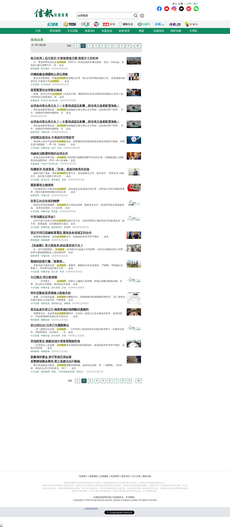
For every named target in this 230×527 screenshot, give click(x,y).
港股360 (90, 30)
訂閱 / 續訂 (192, 3)
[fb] (159, 8)
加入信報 (136, 476)
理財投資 (45, 303)
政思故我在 (56, 227)
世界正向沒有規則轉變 (45, 200)
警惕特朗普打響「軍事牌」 (48, 261)
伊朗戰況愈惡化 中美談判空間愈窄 (52, 137)
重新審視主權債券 (42, 184)
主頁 (38, 30)
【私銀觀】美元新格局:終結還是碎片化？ (57, 245)
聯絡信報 (146, 476)
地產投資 (107, 30)
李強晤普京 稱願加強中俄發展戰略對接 (55, 341)
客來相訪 (55, 179)
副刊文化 (45, 179)
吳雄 (64, 179)
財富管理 (124, 30)
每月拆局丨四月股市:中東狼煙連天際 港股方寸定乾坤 (64, 58)
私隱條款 (104, 476)
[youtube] (166, 8)
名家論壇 (35, 100)
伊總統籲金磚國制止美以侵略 (49, 74)
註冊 (180, 3)
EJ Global (45, 84)
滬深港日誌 (56, 303)
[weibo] (188, 8)
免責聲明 (115, 476)
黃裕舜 (67, 227)
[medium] (181, 8)
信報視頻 (158, 30)
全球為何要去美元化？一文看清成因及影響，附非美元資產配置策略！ (75, 105)
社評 (53, 148)
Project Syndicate (49, 100)
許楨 (64, 287)
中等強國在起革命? (43, 216)
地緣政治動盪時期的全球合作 (49, 153)
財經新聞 (45, 371)
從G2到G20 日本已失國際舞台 (50, 325)
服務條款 (93, 476)
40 (138, 45)
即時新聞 (55, 30)
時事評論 (45, 148)
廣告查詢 (125, 476)
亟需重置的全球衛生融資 (46, 89)
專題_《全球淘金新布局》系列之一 (68, 371)
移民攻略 (176, 30)
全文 (61, 65)
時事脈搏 (45, 240)
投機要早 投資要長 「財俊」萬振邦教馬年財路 (60, 169)
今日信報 (72, 30)
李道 (62, 271)
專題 (141, 30)
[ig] (174, 8)
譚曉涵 (67, 303)
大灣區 (193, 30)
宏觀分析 (45, 132)
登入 (174, 3)
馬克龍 (54, 211)
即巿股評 (45, 68)
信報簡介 (83, 476)
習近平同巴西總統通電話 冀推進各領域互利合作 (61, 232)
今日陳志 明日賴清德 (44, 277)
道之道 (54, 271)
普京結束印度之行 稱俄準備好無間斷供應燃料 (60, 309)
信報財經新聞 (90, 508)
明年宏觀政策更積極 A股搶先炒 (51, 292)
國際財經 (45, 320)
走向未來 (55, 287)
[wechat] (196, 8)
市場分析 (45, 195)
